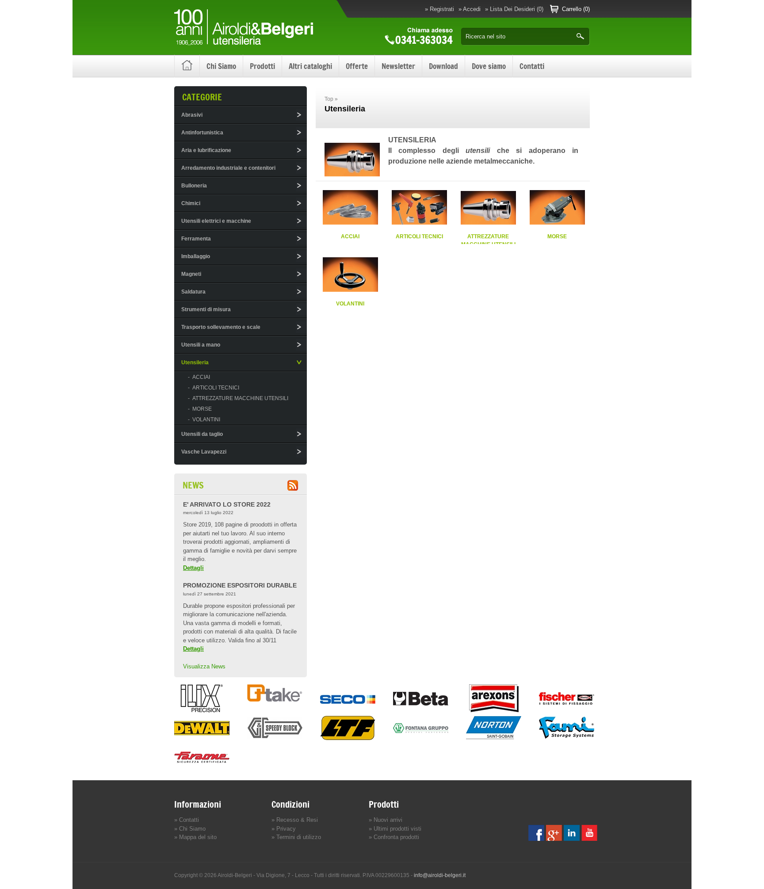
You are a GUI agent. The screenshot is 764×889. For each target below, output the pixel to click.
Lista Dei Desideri (512, 9)
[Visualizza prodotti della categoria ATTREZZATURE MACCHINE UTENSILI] (488, 222)
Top (329, 99)
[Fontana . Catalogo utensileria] (420, 739)
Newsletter (398, 66)
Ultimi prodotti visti (396, 828)
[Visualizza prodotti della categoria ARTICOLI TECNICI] (419, 222)
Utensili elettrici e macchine (216, 221)
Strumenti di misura (206, 309)
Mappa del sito (197, 837)
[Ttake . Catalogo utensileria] (274, 699)
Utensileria (195, 362)
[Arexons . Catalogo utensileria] (493, 710)
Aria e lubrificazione (206, 150)
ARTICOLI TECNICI (419, 236)
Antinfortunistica (202, 133)
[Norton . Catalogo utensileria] (493, 739)
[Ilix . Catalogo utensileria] (201, 710)
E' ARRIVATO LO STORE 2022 (227, 504)
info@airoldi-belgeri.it (440, 875)
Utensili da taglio (202, 434)
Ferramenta (196, 239)
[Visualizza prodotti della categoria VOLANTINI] (350, 289)
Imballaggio (195, 256)
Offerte (357, 66)
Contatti (532, 66)
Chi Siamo (221, 66)
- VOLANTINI (204, 419)
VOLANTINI (350, 303)
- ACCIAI (199, 377)
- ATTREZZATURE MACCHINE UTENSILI (238, 398)
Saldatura (193, 292)
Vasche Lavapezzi (203, 452)
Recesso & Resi (296, 820)
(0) (540, 9)
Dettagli (193, 568)
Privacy (285, 828)
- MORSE (200, 409)
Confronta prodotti (395, 837)
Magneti (191, 274)
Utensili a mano (200, 345)
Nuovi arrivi (387, 820)
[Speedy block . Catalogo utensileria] (274, 739)
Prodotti (262, 66)
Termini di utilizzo (298, 837)
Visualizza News (204, 666)
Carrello (571, 9)
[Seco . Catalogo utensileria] (347, 710)
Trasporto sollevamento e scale (220, 327)
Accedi (472, 9)
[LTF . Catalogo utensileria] (347, 739)
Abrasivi (191, 115)
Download (443, 66)
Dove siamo (489, 66)
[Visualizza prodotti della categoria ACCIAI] (350, 222)
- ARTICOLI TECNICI (213, 388)
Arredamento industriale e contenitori (228, 168)
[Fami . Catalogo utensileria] (566, 739)
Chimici (190, 203)
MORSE (557, 236)
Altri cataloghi (310, 66)
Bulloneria (194, 186)
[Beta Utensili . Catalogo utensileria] (420, 710)
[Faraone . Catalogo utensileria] (201, 769)
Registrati (442, 9)
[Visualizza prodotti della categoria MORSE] (557, 222)
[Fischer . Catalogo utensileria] (566, 710)
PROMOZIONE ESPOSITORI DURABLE (240, 585)
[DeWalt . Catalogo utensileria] (201, 739)
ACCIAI (350, 236)
